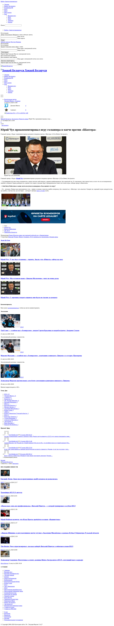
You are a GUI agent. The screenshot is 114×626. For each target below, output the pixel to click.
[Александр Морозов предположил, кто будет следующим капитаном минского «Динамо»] (10, 377)
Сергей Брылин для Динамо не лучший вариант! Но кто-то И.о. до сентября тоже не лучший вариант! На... (37, 443)
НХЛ (5, 11)
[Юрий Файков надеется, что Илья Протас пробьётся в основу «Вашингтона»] (5, 516)
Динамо (6, 4)
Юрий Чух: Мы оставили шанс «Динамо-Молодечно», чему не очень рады (30, 278)
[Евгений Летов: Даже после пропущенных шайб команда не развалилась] (5, 475)
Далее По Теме (5, 240)
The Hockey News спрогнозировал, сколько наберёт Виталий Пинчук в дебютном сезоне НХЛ (37, 546)
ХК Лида (7, 230)
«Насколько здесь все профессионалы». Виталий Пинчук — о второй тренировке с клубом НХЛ (38, 506)
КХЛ (5, 9)
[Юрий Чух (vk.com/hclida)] (35, 174)
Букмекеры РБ (8, 7)
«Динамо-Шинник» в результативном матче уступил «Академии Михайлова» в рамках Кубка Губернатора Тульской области (50, 533)
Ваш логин (21, 36)
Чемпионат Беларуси (10, 232)
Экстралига (15, 119)
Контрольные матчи (10, 99)
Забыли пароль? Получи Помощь (11, 42)
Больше (3, 460)
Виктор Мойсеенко (10, 229)
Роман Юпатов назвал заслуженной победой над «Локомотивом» (29, 235)
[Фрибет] (33, 223)
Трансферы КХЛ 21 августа (11, 492)
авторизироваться (13, 308)
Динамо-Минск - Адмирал (12, 101)
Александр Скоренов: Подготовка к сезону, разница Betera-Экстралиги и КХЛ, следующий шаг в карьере (42, 560)
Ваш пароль (21, 38)
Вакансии (7, 615)
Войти (3, 1)
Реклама (6, 618)
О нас (6, 612)
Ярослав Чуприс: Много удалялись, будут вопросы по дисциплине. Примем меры (33, 237)
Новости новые (23, 119)
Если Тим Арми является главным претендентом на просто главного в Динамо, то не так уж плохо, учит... (36, 449)
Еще (5, 14)
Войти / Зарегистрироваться (12, 30)
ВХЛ (9, 17)
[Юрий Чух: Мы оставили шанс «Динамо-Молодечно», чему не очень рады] (10, 275)
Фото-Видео (4, 563)
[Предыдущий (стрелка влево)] (1, 209)
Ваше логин (21, 50)
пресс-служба (41, 190)
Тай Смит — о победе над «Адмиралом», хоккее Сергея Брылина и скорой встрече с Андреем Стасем (40, 330)
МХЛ (9, 19)
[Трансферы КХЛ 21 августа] (5, 489)
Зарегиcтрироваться (11, 1)
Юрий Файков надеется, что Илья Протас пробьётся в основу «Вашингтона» (30, 519)
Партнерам (7, 616)
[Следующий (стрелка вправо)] (3, 209)
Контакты (15, 463)
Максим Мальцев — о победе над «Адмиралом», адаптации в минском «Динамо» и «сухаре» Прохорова (41, 356)
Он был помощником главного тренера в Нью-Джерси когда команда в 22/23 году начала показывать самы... (37, 436)
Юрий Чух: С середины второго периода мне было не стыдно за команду (29, 297)
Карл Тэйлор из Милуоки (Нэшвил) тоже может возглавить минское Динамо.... (28, 455)
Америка (10, 20)
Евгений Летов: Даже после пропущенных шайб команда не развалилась (29, 479)
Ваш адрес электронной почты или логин (30, 59)
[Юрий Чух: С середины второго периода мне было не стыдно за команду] (10, 294)
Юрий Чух (7, 227)
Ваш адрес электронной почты (27, 48)
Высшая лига (12, 15)
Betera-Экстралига (9, 6)
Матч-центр (7, 12)
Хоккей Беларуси (6, 119)
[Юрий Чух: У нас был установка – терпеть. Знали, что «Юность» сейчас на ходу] (10, 256)
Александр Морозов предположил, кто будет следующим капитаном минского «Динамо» (35, 381)
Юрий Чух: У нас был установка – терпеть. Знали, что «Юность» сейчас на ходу (32, 259)
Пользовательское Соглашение (13, 620)
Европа (10, 22)
